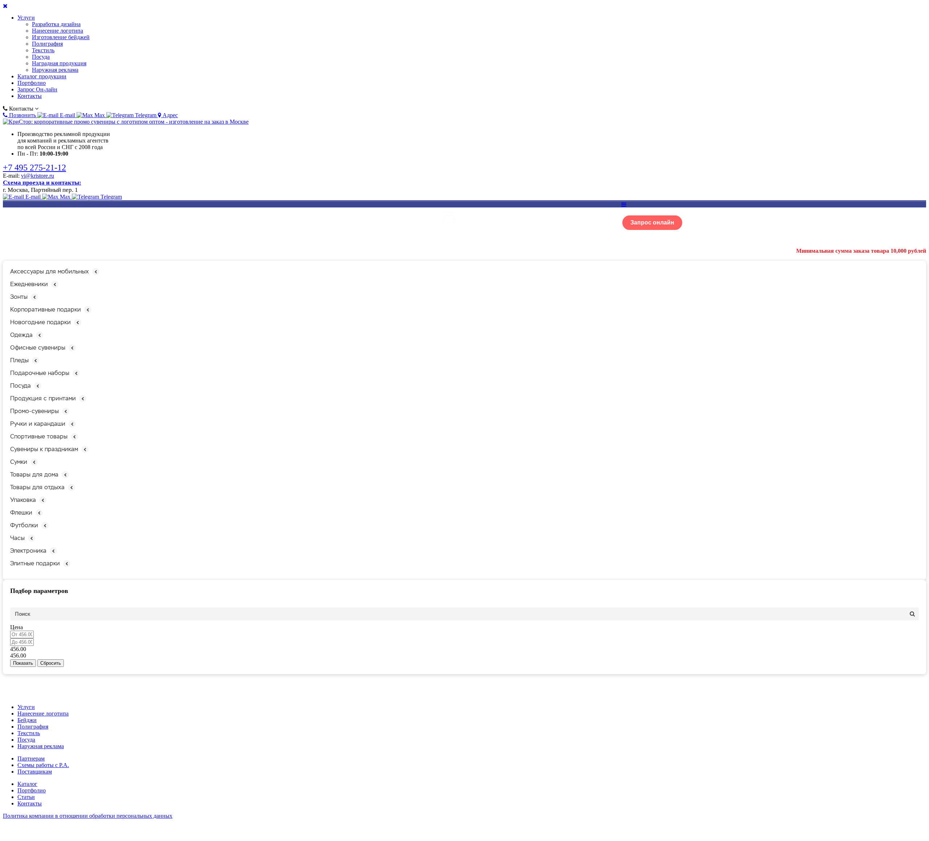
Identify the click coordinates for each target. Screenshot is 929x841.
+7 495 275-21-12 (34, 167)
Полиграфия (47, 44)
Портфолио (31, 83)
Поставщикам (34, 771)
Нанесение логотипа (57, 31)
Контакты (29, 96)
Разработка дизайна (56, 24)
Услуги (26, 18)
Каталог (27, 784)
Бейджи (27, 720)
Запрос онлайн (652, 222)
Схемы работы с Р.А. (43, 765)
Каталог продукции (41, 76)
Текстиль (43, 50)
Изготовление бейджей (61, 37)
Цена (16, 627)
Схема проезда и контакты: (42, 182)
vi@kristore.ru (37, 176)
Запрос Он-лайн (37, 89)
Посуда (41, 57)
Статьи (26, 797)
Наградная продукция (59, 63)
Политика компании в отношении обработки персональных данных (87, 816)
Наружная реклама (55, 70)
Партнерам (31, 758)
